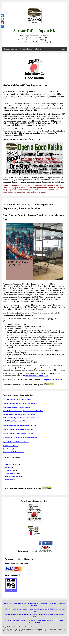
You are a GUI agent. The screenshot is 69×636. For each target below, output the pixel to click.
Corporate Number (11, 464)
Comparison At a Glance (52, 380)
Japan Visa (8, 479)
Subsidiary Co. (53, 603)
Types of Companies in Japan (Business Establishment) (20, 403)
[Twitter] (2, 19)
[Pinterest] (2, 22)
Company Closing (27, 609)
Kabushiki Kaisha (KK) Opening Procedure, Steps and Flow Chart (23, 411)
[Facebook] (2, 15)
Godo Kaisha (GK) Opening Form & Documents (17, 421)
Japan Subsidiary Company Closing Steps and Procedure (20, 437)
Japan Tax (8, 467)
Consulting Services (26, 49)
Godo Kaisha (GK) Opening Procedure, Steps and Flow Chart (21, 418)
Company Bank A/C (25, 614)
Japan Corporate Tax (40, 609)
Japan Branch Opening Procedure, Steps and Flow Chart (20, 425)
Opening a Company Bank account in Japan (16, 442)
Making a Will (41, 620)
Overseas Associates (39, 614)
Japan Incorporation (20, 603)
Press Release (51, 620)
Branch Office (8, 603)
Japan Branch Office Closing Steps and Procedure (18, 433)
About (38, 49)
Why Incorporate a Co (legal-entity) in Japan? (17, 399)
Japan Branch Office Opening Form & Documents (18, 429)
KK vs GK (8, 609)
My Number (9, 470)
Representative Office (11, 614)
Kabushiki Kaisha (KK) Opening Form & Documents (19, 414)
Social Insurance (10, 473)
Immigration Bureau (11, 476)
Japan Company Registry (10, 449)
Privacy (37, 622)
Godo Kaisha (43, 603)
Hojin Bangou (31, 620)
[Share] (2, 26)
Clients (34, 616)
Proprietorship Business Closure (13, 452)
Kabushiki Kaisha (32, 603)
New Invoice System (19, 620)
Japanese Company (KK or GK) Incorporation (16, 407)
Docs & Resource (59, 614)
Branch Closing (16, 609)
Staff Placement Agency (10, 446)
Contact (63, 49)
